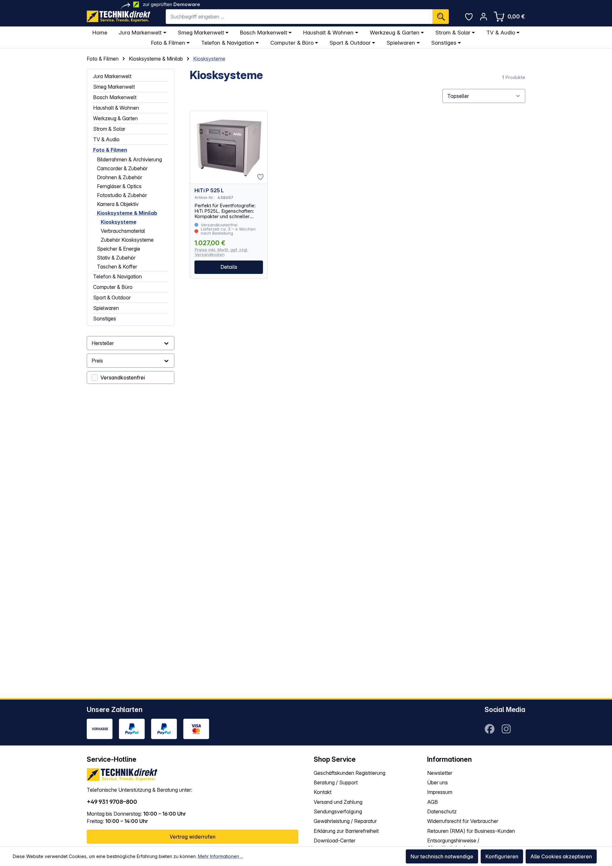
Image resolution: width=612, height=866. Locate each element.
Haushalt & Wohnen (116, 108)
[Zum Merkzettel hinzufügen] (260, 176)
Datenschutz (442, 811)
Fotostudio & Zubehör (122, 195)
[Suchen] (441, 16)
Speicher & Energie (118, 249)
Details (229, 267)
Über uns (437, 782)
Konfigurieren (501, 856)
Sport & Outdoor (112, 297)
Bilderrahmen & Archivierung (129, 159)
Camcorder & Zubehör (122, 168)
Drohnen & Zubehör (119, 177)
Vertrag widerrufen (192, 836)
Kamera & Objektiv (118, 204)
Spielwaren (106, 308)
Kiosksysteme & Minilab (127, 213)
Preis (97, 360)
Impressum (439, 792)
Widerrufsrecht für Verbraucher (462, 821)
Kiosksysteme (118, 222)
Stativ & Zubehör (116, 257)
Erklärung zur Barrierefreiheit (346, 831)
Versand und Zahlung (338, 802)
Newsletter (439, 773)
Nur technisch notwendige (442, 856)
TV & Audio (106, 139)
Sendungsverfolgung (338, 811)
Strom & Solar (109, 129)
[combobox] (299, 16)
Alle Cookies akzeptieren (561, 856)
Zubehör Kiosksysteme (127, 240)
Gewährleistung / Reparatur (345, 821)
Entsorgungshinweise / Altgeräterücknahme (453, 844)
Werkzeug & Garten (115, 118)
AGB (432, 802)
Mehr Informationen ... (220, 856)
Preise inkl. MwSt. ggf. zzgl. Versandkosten (221, 252)
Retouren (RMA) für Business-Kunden (471, 831)
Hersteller (102, 343)
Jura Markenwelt (112, 76)
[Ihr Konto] (483, 16)
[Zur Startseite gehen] (118, 16)
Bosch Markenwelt (114, 97)
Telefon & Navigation (117, 276)
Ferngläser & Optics (119, 186)
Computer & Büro (113, 287)
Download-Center (334, 840)
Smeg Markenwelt (114, 87)
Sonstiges (104, 318)
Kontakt (323, 792)
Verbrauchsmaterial (123, 231)
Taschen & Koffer (117, 266)
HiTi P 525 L (209, 190)
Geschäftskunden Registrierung (349, 773)
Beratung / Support (336, 782)
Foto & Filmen (110, 150)
